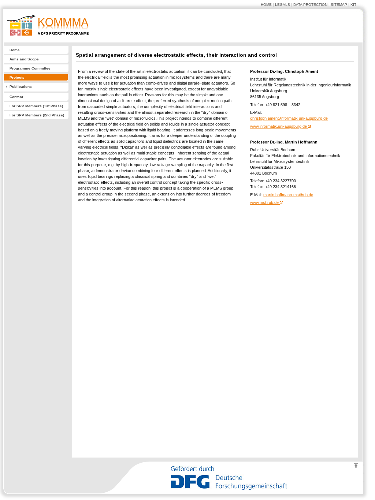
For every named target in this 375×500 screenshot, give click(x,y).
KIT (353, 5)
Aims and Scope (24, 59)
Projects (17, 77)
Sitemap (339, 5)
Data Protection (310, 5)
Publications (21, 87)
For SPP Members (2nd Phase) (37, 115)
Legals (282, 5)
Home (266, 5)
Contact (16, 97)
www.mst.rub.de (264, 202)
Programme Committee (30, 68)
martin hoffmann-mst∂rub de (288, 195)
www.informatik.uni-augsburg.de (278, 126)
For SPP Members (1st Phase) (36, 106)
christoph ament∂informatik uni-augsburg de (289, 118)
